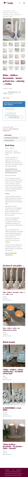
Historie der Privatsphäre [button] (13, 475)
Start (4, 11)
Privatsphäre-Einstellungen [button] (13, 473)
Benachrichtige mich (14, 117)
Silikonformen (9, 11)
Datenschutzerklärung (10, 115)
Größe (5, 93)
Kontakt (7, 470)
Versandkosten (8, 300)
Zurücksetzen (10, 93)
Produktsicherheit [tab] (9, 140)
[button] (23, 20)
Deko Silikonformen (14, 129)
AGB (13, 470)
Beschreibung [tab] (7, 135)
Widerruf (19, 470)
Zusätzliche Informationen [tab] (11, 137)
